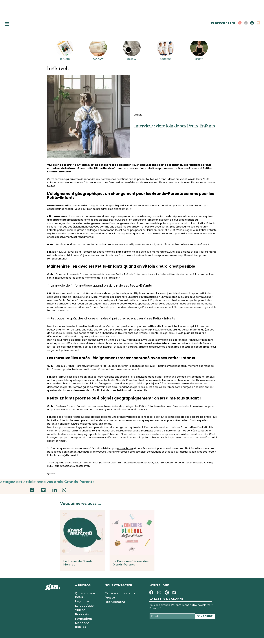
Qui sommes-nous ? (85, 595)
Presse (110, 597)
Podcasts (82, 614)
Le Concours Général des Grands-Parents (130, 563)
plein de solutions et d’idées (156, 451)
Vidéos (80, 610)
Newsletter (225, 23)
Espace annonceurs (120, 593)
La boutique (84, 605)
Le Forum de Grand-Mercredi (77, 563)
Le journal (83, 601)
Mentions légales (82, 624)
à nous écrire (125, 448)
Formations (84, 618)
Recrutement (115, 602)
